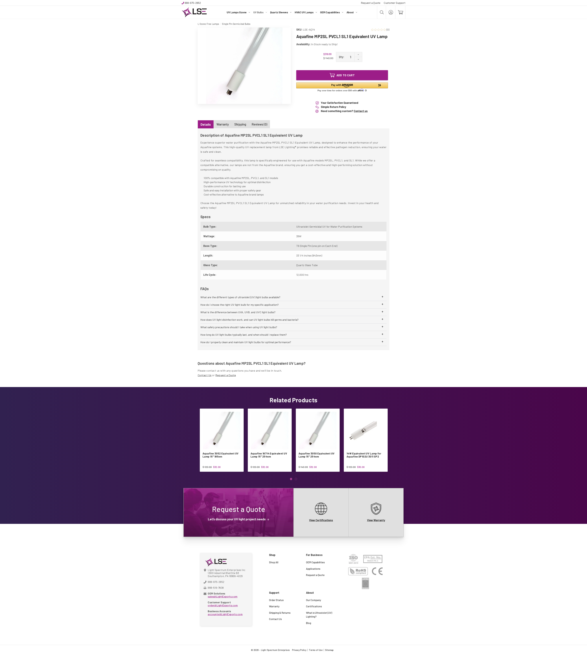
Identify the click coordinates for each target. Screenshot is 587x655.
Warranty (222, 124)
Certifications (314, 606)
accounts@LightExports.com (225, 614)
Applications (313, 568)
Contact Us (205, 375)
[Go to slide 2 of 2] (296, 479)
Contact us (361, 111)
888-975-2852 (193, 2)
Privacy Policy (299, 650)
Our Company (313, 599)
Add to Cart (345, 75)
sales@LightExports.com (222, 596)
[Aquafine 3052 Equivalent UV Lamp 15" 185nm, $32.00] (221, 430)
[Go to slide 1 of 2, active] (291, 479)
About (350, 12)
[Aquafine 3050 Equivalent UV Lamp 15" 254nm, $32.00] (317, 430)
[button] (342, 87)
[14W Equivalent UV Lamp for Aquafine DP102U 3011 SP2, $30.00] (365, 430)
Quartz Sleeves (279, 12)
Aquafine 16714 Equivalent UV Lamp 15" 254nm (269, 455)
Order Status (276, 599)
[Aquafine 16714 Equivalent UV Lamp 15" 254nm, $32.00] (269, 430)
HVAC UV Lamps (304, 12)
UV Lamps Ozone (237, 12)
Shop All (273, 562)
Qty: (341, 57)
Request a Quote (370, 2)
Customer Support (394, 2)
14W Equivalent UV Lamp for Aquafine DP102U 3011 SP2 (364, 455)
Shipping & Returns (279, 612)
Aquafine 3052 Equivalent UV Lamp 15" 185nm (221, 455)
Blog (308, 622)
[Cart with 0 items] (400, 12)
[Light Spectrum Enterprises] (194, 12)
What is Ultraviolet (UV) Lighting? (319, 614)
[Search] (381, 12)
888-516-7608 (216, 587)
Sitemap (329, 650)
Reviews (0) (259, 124)
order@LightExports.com (223, 605)
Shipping (240, 124)
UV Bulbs (258, 12)
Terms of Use (316, 650)
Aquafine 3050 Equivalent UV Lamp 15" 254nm (317, 455)
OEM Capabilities (330, 12)
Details (206, 124)
